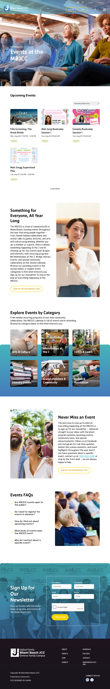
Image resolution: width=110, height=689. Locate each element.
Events (65, 654)
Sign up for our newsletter (26, 289)
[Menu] (104, 9)
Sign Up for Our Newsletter (74, 470)
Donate (71, 10)
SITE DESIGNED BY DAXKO (20, 680)
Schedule (87, 649)
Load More (55, 189)
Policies (86, 654)
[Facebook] (78, 2)
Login (91, 2)
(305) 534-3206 (87, 456)
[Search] (95, 9)
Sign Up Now (60, 617)
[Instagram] (82, 2)
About (64, 649)
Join (82, 10)
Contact (86, 658)
